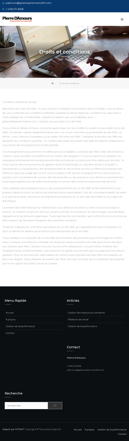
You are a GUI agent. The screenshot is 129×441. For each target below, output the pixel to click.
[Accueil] (53, 83)
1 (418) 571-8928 (15, 9)
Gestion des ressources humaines (86, 312)
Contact (10, 333)
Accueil (10, 312)
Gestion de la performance (20, 326)
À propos (10, 319)
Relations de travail (78, 319)
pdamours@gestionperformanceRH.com (28, 3)
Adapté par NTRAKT (13, 429)
